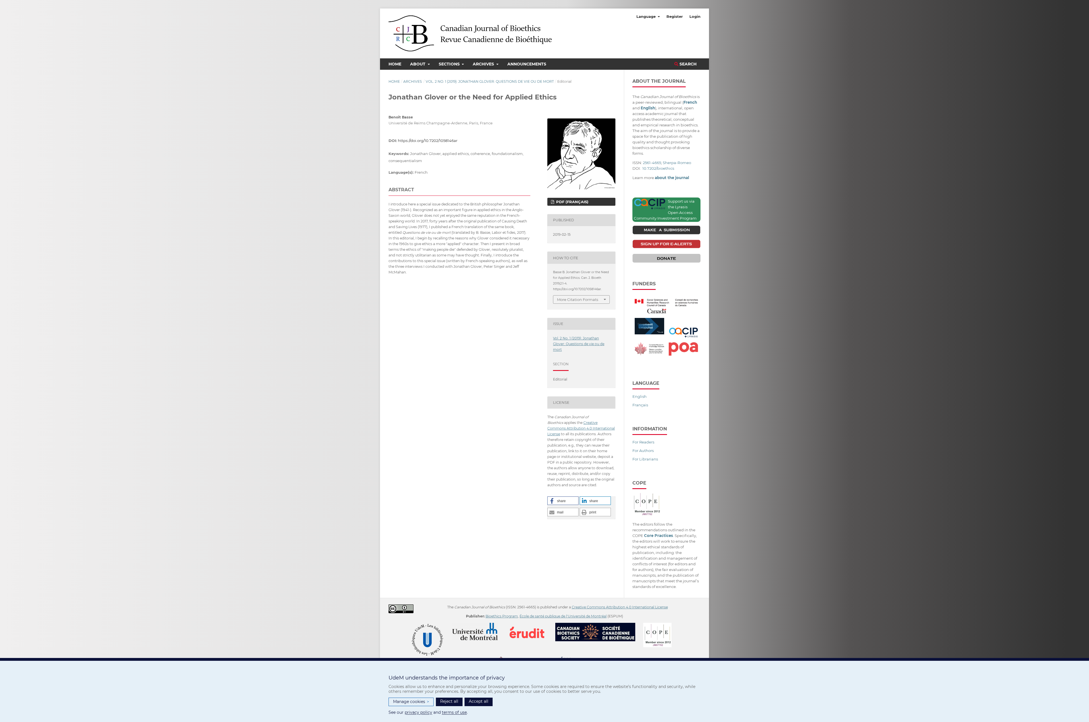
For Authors (643, 450)
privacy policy (418, 712)
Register (674, 16)
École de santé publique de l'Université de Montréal (563, 616)
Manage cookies (411, 701)
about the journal (672, 177)
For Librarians (645, 459)
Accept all (478, 701)
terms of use (454, 712)
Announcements (526, 64)
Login (694, 16)
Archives (484, 64)
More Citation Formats (577, 299)
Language (646, 16)
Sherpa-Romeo (677, 162)
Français (640, 405)
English (639, 396)
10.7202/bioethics (658, 168)
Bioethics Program (502, 616)
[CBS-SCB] (598, 625)
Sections (450, 64)
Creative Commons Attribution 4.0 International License (581, 428)
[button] (563, 500)
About (418, 64)
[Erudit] (530, 625)
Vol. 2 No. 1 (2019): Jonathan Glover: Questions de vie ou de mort (490, 81)
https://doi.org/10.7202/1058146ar (427, 140)
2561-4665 (652, 162)
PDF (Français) (571, 201)
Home (395, 64)
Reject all (449, 701)
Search (687, 64)
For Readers (643, 442)
